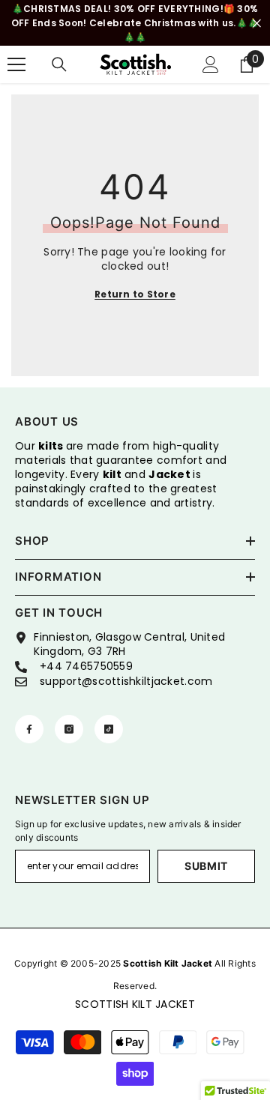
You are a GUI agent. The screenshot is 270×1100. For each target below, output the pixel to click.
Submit (206, 865)
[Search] (59, 64)
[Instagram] (69, 729)
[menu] (17, 64)
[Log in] (210, 64)
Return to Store (135, 294)
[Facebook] (29, 729)
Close (256, 22)
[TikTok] (108, 729)
